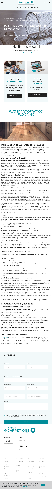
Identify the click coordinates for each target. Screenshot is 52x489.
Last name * (29, 363)
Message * (6, 401)
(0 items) (49, 2)
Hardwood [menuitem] (6, 466)
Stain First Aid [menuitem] (31, 464)
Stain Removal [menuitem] (31, 461)
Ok (43, 485)
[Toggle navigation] (2, 2)
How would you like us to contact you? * (13, 376)
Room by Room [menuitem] (42, 464)
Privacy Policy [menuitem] (42, 476)
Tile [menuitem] (5, 473)
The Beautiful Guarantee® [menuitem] (31, 469)
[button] (45, 2)
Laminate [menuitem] (6, 471)
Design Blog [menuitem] (18, 474)
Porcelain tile (4, 337)
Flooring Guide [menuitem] (31, 466)
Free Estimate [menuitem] (7, 475)
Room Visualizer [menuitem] (19, 461)
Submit (26, 421)
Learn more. (26, 486)
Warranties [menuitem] (30, 472)
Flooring (13, 18)
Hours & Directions (8, 443)
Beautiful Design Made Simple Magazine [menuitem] (19, 469)
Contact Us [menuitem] (41, 470)
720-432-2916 (35, 7)
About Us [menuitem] (41, 461)
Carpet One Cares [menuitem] (42, 467)
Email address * (30, 384)
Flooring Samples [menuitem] (18, 464)
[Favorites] (47, 2)
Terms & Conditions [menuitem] (41, 473)
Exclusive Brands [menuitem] (30, 478)
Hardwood (19, 18)
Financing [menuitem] (6, 478)
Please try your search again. (26, 52)
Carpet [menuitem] (5, 468)
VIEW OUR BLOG (13, 95)
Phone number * (7, 384)
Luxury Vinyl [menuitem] (7, 464)
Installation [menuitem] (30, 474)
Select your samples (36, 94)
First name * (6, 363)
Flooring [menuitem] (6, 461)
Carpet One (6, 18)
